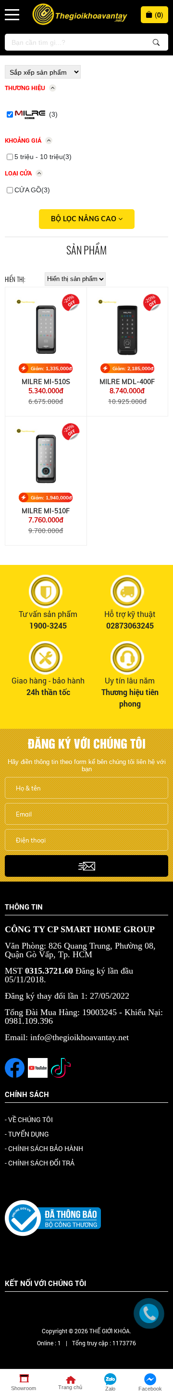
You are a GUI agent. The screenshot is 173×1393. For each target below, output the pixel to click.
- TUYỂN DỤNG (27, 1134)
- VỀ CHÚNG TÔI (29, 1119)
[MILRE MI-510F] (46, 457)
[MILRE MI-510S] (46, 328)
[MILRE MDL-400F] (128, 328)
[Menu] (12, 14)
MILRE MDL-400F (127, 382)
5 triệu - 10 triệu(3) (43, 157)
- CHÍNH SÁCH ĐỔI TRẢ (39, 1162)
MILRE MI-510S (46, 382)
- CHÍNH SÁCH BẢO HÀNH (44, 1148)
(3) (53, 114)
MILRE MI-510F (46, 511)
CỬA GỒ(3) (32, 190)
